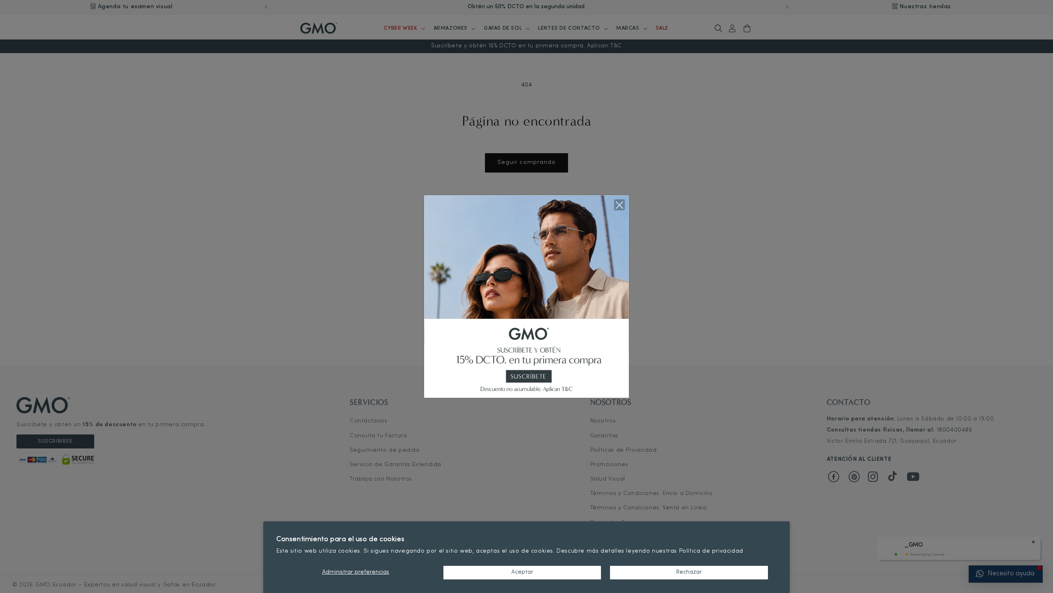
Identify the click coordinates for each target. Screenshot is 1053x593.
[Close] (619, 204)
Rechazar (689, 572)
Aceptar (522, 572)
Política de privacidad (711, 551)
